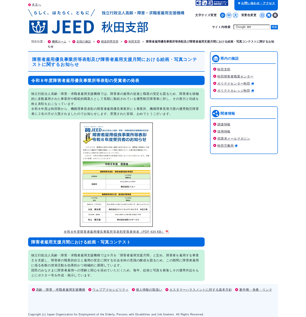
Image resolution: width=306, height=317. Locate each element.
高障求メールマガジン (233, 138)
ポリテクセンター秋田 (233, 83)
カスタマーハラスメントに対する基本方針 (200, 289)
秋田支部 (134, 41)
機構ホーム (59, 41)
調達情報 (223, 124)
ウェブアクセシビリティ (110, 289)
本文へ (36, 4)
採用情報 (223, 131)
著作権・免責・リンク (255, 289)
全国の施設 (83, 41)
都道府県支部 (109, 41)
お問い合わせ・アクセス (258, 3)
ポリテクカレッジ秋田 (233, 90)
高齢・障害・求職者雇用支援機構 (60, 289)
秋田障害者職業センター (235, 76)
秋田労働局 (225, 145)
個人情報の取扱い (149, 289)
